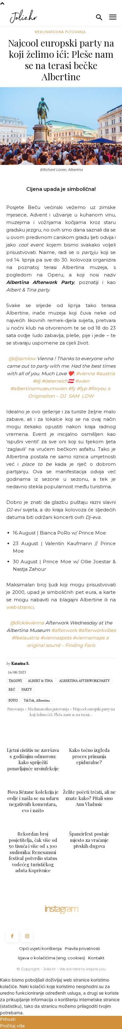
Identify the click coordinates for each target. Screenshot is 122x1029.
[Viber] (89, 727)
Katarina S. (20, 663)
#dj (36, 381)
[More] (104, 727)
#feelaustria (25, 638)
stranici (20, 607)
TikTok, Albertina (37, 700)
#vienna (85, 373)
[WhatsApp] (46, 727)
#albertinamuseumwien (38, 388)
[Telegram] (75, 727)
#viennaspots (55, 638)
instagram (61, 908)
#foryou (97, 388)
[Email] (60, 727)
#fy (71, 388)
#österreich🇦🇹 (58, 381)
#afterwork (64, 630)
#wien (82, 381)
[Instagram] (27, 936)
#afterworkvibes (97, 630)
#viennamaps (88, 638)
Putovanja (15, 709)
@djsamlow (22, 358)
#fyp (82, 388)
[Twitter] (32, 727)
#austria (105, 373)
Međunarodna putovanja (60, 32)
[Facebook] (17, 727)
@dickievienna (27, 623)
